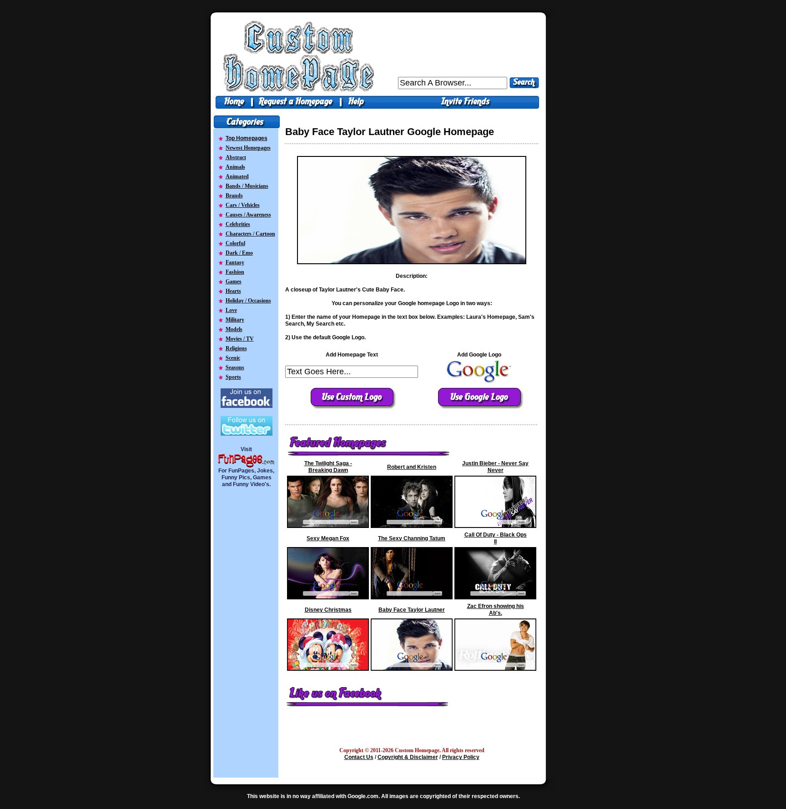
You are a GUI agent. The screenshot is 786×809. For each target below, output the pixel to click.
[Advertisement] (246, 633)
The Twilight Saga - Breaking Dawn (328, 466)
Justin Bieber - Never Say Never (495, 466)
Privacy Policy (460, 757)
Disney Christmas (328, 610)
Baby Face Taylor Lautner (411, 610)
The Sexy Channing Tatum (411, 538)
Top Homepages (246, 138)
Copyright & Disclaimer (408, 757)
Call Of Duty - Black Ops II (495, 538)
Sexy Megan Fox (328, 538)
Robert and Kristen (411, 467)
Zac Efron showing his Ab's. (495, 609)
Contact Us (358, 757)
